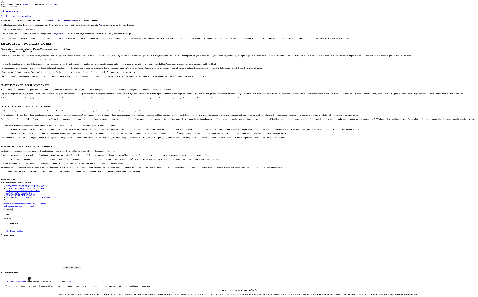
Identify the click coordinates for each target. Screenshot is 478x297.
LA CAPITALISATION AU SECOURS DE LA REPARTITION (32, 197)
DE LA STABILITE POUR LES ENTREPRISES (26, 188)
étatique (64, 34)
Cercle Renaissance (27, 29)
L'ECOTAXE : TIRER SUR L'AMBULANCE (25, 186)
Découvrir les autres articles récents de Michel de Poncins (23, 204)
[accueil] (4, 2)
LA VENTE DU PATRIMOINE (19, 193)
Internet (54, 38)
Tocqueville (62, 38)
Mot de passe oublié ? (14, 231)
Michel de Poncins (10, 11)
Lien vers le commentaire (16, 282)
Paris (100, 25)
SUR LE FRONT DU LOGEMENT (20, 195)
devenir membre (27, 4)
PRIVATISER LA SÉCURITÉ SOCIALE (23, 191)
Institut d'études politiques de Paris (64, 20)
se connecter (53, 4)
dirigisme (57, 34)
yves (70, 282)
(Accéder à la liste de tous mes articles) (16, 16)
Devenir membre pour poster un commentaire (19, 206)
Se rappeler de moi (10, 223)
